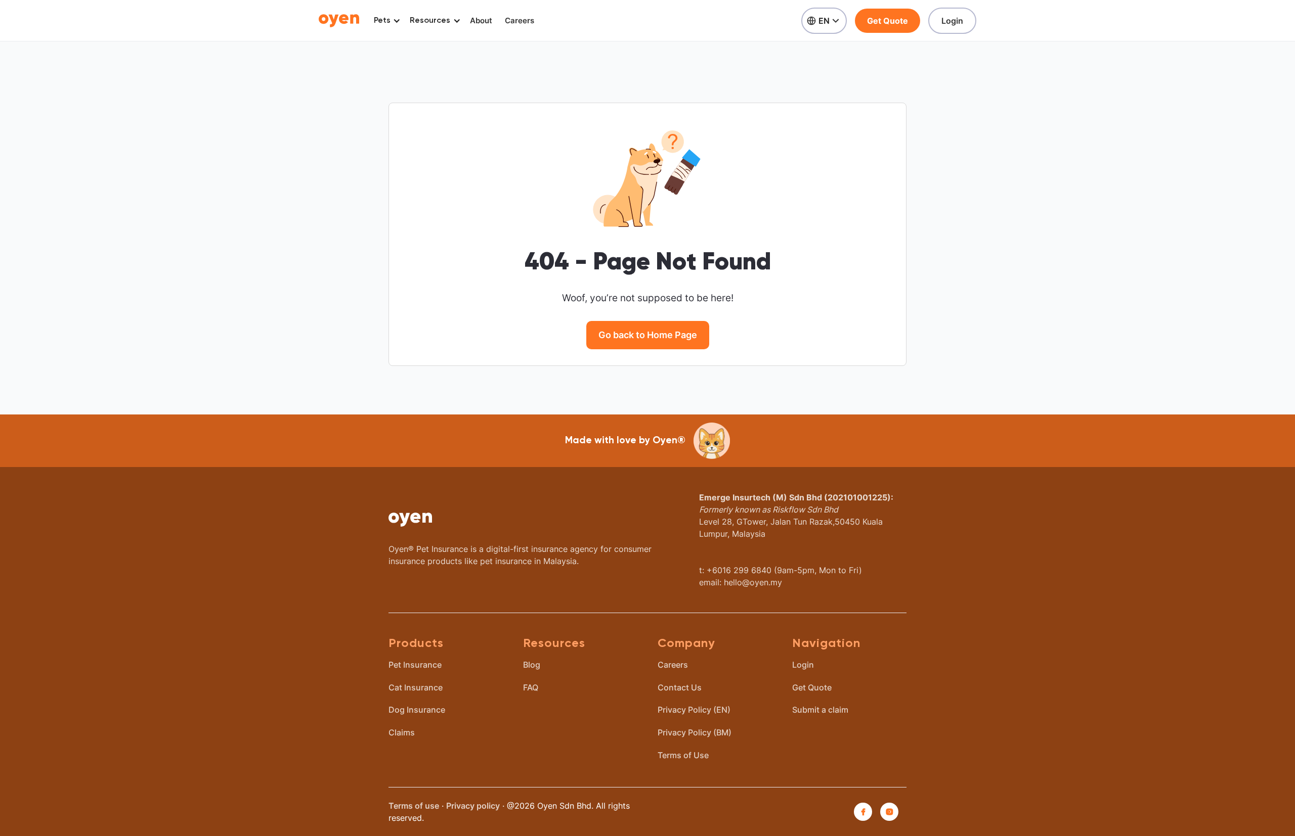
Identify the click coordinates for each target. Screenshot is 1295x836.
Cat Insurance (415, 687)
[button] (385, 21)
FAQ (530, 687)
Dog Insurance (416, 710)
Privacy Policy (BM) (694, 732)
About (481, 20)
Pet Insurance (415, 665)
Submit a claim (820, 710)
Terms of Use (683, 755)
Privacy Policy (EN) (694, 710)
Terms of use (413, 806)
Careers (519, 20)
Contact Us (680, 687)
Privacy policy (473, 806)
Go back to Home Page (647, 335)
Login (952, 21)
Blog (531, 665)
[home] (339, 20)
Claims (401, 732)
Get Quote (887, 21)
